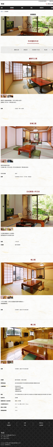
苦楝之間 (25, 49)
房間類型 (9, 425)
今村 (2, 433)
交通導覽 (41, 425)
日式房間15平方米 (36, 49)
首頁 (9, 422)
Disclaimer (2, 444)
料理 (25, 422)
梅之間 (45, 49)
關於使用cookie (8, 444)
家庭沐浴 (41, 422)
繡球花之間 (16, 49)
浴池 (25, 425)
